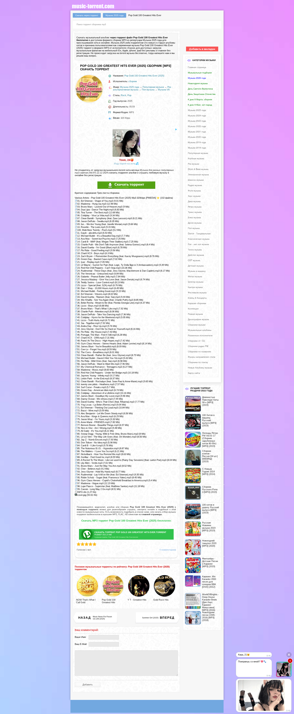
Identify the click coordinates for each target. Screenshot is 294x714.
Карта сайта (194, 372)
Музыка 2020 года (197, 136)
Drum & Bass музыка (198, 169)
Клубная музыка (196, 158)
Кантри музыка (195, 287)
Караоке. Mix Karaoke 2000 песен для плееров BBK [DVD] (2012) (209, 581)
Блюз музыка (194, 217)
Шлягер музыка (195, 281)
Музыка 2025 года (129, 87)
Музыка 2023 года (197, 120)
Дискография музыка (198, 319)
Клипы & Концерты (197, 297)
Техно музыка (195, 249)
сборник (131, 48)
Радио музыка (195, 185)
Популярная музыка (153, 87)
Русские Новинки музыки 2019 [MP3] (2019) (208, 526)
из (150, 514)
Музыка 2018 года (197, 147)
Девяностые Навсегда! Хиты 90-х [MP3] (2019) (210, 401)
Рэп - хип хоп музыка (198, 244)
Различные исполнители (200, 335)
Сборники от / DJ (196, 340)
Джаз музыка (194, 201)
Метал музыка (195, 276)
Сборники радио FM (198, 346)
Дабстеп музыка (196, 254)
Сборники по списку (198, 362)
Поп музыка (148, 89)
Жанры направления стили (201, 356)
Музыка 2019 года (197, 142)
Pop (129, 95)
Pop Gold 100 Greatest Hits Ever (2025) (144, 75)
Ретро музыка (195, 206)
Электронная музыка (198, 174)
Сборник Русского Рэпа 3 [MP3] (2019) (209, 489)
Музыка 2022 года (197, 126)
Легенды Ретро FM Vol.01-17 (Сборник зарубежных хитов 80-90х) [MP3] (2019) (210, 439)
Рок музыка (193, 163)
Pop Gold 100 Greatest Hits (108, 601)
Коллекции (193, 308)
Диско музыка (195, 222)
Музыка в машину (197, 270)
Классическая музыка (198, 238)
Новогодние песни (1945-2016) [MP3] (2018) (208, 616)
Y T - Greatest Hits (137, 599)
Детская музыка (196, 265)
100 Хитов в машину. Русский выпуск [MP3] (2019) (209, 420)
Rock (123, 95)
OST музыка (194, 260)
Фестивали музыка (197, 292)
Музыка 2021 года (197, 131)
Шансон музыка (196, 179)
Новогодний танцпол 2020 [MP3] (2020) (209, 543)
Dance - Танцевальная (199, 233)
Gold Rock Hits (161, 599)
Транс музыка (195, 211)
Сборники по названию (199, 351)
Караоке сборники (197, 303)
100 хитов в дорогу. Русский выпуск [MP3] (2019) (210, 508)
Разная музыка (195, 313)
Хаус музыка (194, 195)
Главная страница (197, 67)
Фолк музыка (194, 190)
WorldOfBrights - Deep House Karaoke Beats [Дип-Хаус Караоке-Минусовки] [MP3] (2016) (210, 602)
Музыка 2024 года (197, 115)
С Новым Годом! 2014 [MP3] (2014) (208, 471)
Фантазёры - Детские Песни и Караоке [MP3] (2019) (210, 562)
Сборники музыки (196, 324)
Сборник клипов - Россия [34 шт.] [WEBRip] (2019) (210, 456)
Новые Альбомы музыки (200, 367)
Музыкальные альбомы (199, 329)
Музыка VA (164, 89)
